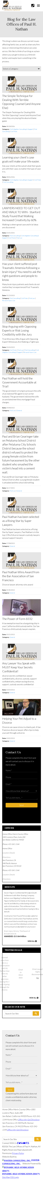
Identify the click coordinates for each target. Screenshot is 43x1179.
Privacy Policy (18, 1153)
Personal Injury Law (8, 300)
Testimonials (13, 950)
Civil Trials (13, 131)
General (19, 410)
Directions (6, 857)
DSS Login (14, 1177)
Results (10, 887)
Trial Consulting (8, 182)
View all (31, 941)
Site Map (6, 1177)
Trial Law (19, 238)
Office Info (22, 1119)
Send (21, 805)
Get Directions (33, 1119)
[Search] (36, 1013)
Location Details (8, 853)
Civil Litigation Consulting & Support (21, 129)
